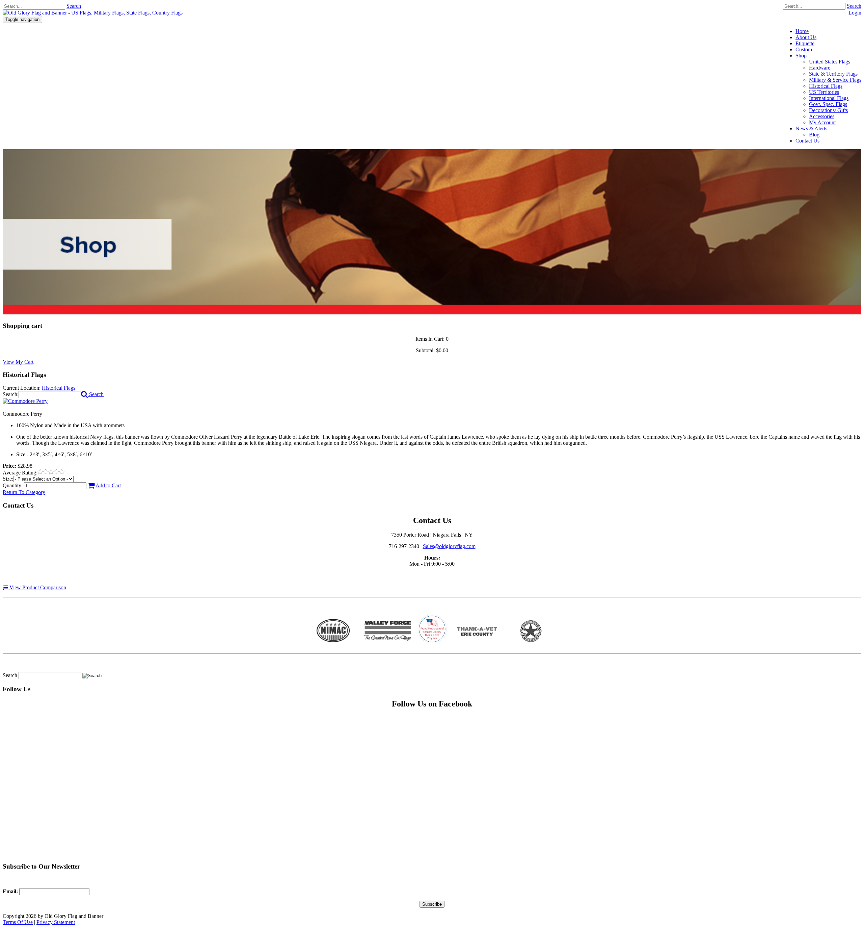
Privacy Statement (55, 922)
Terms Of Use (18, 922)
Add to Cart (107, 485)
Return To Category (24, 492)
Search (854, 6)
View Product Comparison (37, 587)
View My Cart (18, 362)
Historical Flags (58, 388)
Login (854, 13)
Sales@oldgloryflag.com (449, 546)
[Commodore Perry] (25, 401)
